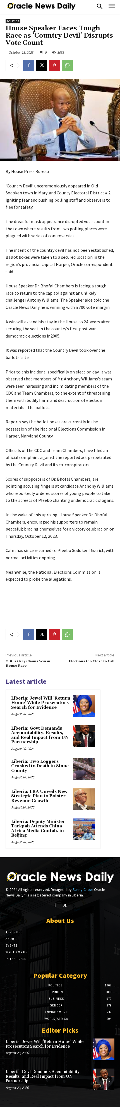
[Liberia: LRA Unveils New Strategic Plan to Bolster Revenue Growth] (84, 799)
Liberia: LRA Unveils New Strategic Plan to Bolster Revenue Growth (39, 796)
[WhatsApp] (67, 65)
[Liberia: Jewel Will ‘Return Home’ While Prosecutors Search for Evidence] (84, 706)
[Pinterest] (54, 65)
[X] (41, 65)
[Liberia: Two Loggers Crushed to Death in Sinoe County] (84, 769)
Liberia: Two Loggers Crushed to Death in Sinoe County (40, 766)
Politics (13, 21)
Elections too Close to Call (91, 661)
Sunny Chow (82, 889)
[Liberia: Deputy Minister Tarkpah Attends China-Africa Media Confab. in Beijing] (84, 829)
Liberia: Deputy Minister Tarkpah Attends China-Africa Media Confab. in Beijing (38, 828)
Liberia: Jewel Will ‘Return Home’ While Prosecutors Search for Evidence (40, 703)
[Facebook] (28, 65)
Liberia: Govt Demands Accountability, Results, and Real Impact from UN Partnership (40, 735)
